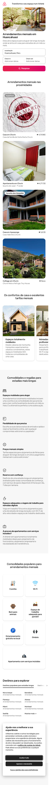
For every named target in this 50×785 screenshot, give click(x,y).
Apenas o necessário (24, 764)
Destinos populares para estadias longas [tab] (18, 685)
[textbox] (13, 61)
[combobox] (24, 53)
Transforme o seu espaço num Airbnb (28, 4)
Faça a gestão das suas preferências (24, 770)
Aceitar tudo (24, 758)
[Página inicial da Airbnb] (4, 3)
